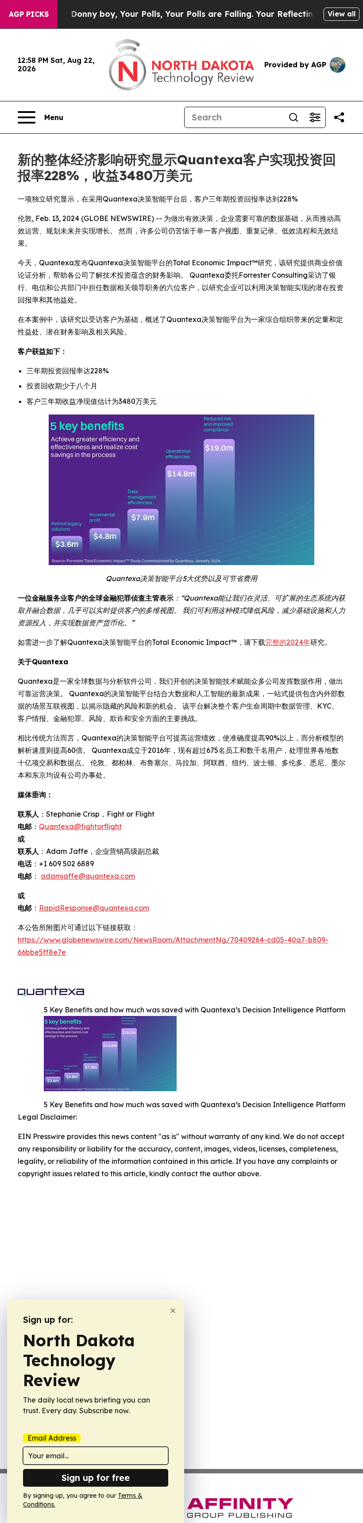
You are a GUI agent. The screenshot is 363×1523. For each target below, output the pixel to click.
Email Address (51, 1438)
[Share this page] (339, 117)
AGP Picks (29, 14)
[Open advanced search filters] (314, 117)
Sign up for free (96, 1477)
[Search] (293, 117)
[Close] (173, 1310)
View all (341, 13)
